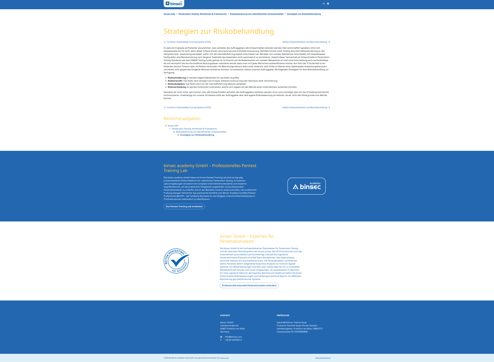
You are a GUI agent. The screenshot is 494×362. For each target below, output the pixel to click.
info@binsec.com (233, 336)
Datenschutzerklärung (322, 358)
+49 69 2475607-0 (233, 339)
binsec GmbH (189, 358)
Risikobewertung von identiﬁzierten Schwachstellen (257, 13)
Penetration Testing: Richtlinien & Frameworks (202, 13)
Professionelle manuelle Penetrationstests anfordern (249, 285)
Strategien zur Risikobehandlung (304, 13)
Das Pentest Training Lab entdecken (184, 206)
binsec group (224, 358)
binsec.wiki (169, 13)
